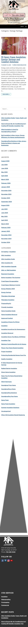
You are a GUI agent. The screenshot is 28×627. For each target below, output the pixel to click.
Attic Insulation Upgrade (8, 266)
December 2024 (6, 235)
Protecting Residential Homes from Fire (13, 355)
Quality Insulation (6, 359)
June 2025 (4, 213)
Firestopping (5, 602)
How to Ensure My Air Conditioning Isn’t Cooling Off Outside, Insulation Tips (13, 125)
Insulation (4, 325)
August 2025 (5, 205)
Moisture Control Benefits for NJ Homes (13, 344)
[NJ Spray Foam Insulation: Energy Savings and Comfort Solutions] (14, 46)
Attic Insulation (6, 255)
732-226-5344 (18, 15)
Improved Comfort (7, 318)
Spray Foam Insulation (19, 64)
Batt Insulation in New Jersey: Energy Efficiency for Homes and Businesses (13, 136)
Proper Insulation (6, 351)
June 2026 (4, 168)
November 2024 (6, 238)
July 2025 (4, 209)
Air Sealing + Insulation (8, 251)
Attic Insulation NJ (7, 263)
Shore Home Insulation (8, 372)
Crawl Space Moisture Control (10, 285)
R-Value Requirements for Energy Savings (11, 364)
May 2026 (4, 172)
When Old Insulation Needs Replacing (13, 415)
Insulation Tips (5, 340)
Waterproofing (5, 599)
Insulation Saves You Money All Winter (13, 337)
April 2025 (4, 220)
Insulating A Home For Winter (10, 322)
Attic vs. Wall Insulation (8, 270)
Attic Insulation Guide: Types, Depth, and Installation (14, 119)
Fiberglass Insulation (7, 300)
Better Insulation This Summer (10, 277)
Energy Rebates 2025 (8, 288)
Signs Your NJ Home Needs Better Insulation (11, 377)
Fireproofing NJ (6, 303)
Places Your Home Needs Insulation (12, 348)
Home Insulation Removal (9, 314)
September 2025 (6, 201)
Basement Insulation (7, 274)
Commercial (5, 605)
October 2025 (5, 198)
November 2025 (6, 194)
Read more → (6, 94)
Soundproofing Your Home (9, 396)
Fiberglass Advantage (8, 296)
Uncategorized (6, 411)
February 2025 (5, 227)
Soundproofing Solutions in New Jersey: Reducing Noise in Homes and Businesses (13, 143)
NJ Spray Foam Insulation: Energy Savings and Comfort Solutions (13, 59)
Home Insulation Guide (8, 311)
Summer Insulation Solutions (10, 407)
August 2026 (5, 161)
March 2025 (5, 224)
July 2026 (4, 164)
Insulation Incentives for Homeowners (13, 329)
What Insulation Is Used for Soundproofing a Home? (9, 130)
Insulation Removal (7, 333)
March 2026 (5, 179)
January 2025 (5, 231)
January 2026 (5, 187)
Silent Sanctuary (6, 381)
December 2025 (6, 190)
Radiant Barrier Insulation (9, 368)
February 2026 (5, 183)
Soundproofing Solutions (9, 393)
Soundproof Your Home (8, 385)
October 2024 (5, 242)
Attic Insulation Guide (8, 259)
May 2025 (4, 216)
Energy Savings (6, 292)
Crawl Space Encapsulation (9, 281)
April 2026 (4, 176)
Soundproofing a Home (8, 389)
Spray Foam (5, 400)
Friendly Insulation (7, 307)
